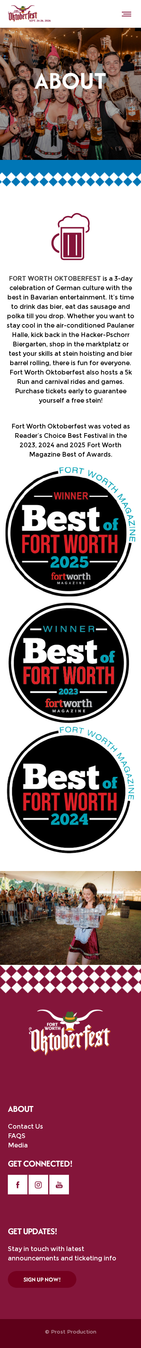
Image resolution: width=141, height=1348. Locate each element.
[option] (70, 918)
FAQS (16, 1136)
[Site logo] (29, 13)
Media (18, 1145)
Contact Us (25, 1126)
